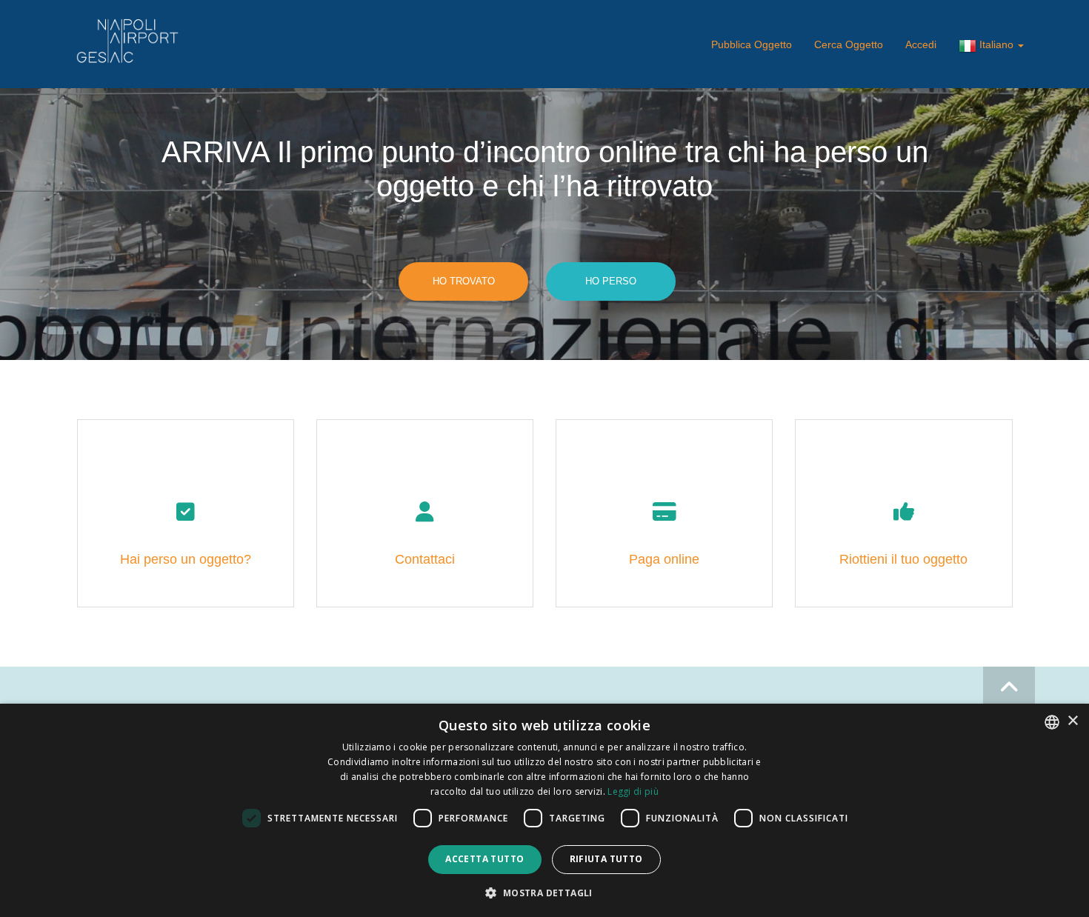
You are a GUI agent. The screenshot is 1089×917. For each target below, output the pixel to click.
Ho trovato (464, 281)
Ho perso (610, 281)
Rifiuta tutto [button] (606, 859)
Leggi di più (633, 791)
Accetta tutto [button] (484, 859)
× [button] (1072, 721)
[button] (544, 892)
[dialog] (544, 810)
